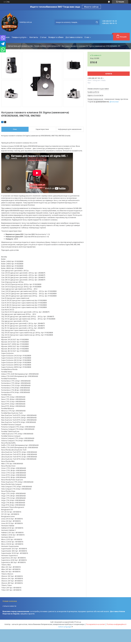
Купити (108, 74)
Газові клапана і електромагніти (47, 46)
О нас (86, 37)
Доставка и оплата (74, 37)
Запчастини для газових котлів (20, 46)
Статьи (43, 37)
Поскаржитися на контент (95, 624)
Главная (5, 37)
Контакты (33, 37)
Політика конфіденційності (116, 624)
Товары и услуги (19, 37)
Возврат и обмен (55, 37)
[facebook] (2, 122)
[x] (5, 122)
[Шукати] (96, 22)
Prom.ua (78, 622)
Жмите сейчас (91, 6)
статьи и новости (9, 606)
